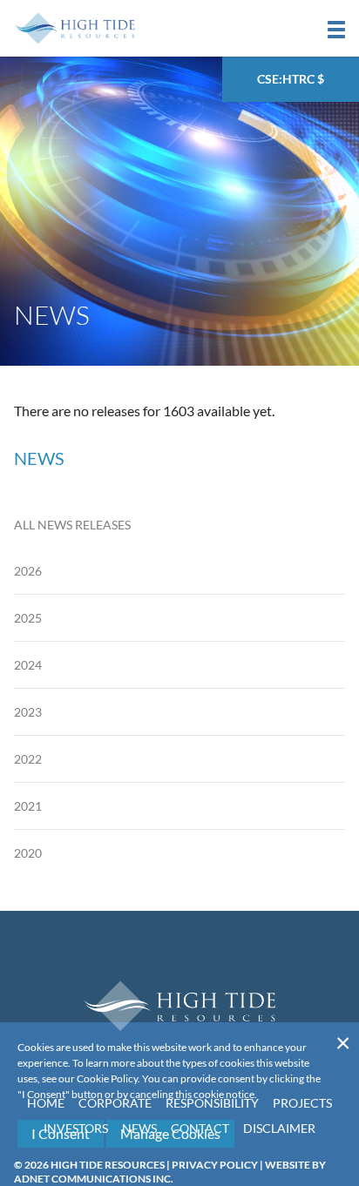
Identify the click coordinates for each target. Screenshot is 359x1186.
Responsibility (212, 1102)
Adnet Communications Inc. (93, 1178)
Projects (302, 1102)
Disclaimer (279, 1128)
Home (45, 1102)
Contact (200, 1128)
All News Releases (72, 524)
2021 (28, 806)
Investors (76, 1128)
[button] (336, 29)
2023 (28, 711)
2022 (28, 758)
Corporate (115, 1102)
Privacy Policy (215, 1164)
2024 (28, 664)
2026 (28, 570)
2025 (28, 617)
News (139, 1128)
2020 (28, 853)
